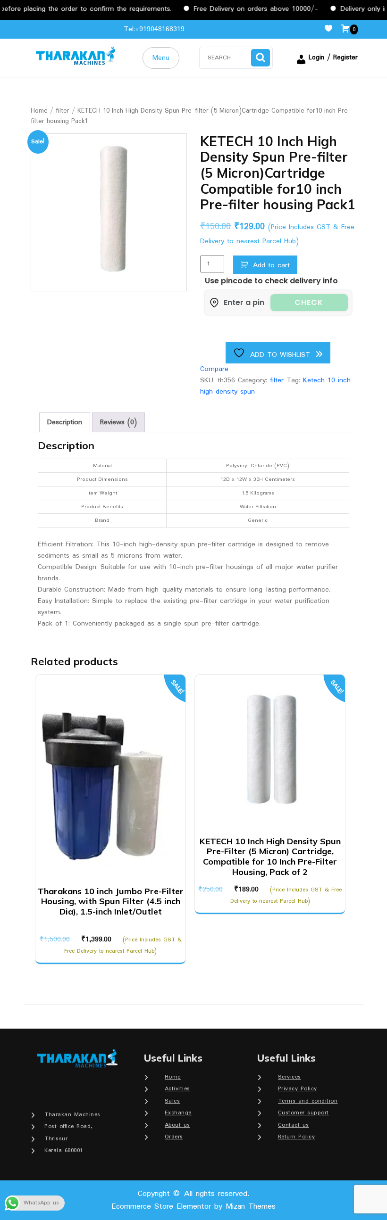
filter (62, 111)
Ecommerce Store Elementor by (193, 1206)
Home (39, 111)
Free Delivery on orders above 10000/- (241, 9)
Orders (174, 1136)
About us (177, 1125)
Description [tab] (64, 422)
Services (289, 1076)
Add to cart (271, 265)
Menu (160, 58)
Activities (177, 1088)
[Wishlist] (332, 29)
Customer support (303, 1112)
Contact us (293, 1125)
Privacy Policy (297, 1088)
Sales (172, 1100)
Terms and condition (308, 1100)
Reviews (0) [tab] (118, 422)
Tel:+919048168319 (154, 29)
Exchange (178, 1112)
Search (260, 57)
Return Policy (296, 1136)
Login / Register (333, 57)
